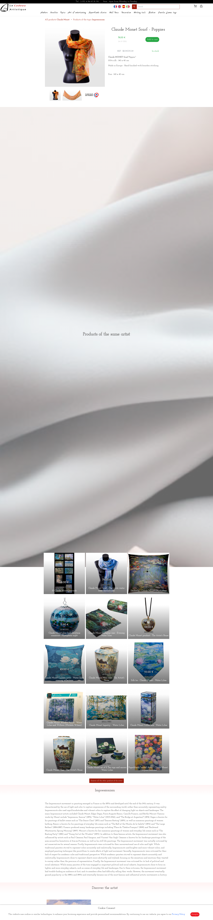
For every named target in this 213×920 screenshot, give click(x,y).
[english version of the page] (119, 6)
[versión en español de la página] (123, 6)
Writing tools (140, 12)
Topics (62, 12)
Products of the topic (89, 20)
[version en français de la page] (115, 6)
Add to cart (152, 39)
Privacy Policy (178, 914)
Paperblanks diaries (97, 12)
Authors (44, 12)
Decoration (126, 12)
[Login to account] (201, 6)
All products (57, 20)
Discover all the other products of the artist (106, 781)
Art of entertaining (77, 12)
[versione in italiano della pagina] (127, 6)
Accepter (195, 914)
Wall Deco (114, 12)
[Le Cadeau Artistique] (13, 7)
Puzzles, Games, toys (167, 12)
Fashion (152, 12)
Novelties (54, 12)
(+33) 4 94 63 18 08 (89, 2)
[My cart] (196, 6)
